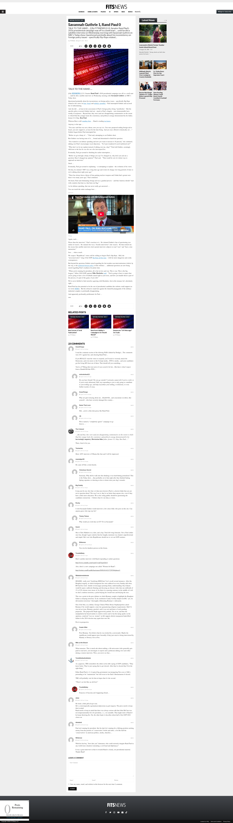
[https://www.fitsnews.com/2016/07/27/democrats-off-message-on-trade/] (123, 321)
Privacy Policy (226, 821)
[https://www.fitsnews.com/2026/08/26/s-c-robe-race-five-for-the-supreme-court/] (160, 64)
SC (110, 12)
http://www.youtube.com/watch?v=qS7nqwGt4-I (92, 562)
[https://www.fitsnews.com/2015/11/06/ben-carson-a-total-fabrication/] (78, 321)
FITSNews (72, 40)
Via (71, 235)
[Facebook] (107, 812)
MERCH (130, 12)
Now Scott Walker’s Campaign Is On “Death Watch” (99, 332)
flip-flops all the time (99, 258)
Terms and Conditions (216, 821)
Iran (85, 103)
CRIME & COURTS (92, 12)
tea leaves (107, 121)
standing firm (86, 121)
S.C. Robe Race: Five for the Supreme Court (158, 73)
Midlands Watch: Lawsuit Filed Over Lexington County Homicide (145, 74)
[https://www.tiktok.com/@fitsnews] (126, 812)
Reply (132, 346)
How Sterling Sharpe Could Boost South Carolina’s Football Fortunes (160, 96)
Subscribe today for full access (14, 815)
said (105, 273)
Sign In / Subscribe (225, 11)
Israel (89, 103)
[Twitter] (111, 812)
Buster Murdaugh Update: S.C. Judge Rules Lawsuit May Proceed (145, 95)
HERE (77, 289)
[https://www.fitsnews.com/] (116, 7)
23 (87, 41)
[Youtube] (119, 812)
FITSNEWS (76, 93)
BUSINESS (81, 12)
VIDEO (123, 12)
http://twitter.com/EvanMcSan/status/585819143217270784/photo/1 (98, 570)
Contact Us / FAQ (204, 821)
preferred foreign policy (86, 265)
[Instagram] (115, 812)
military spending (100, 103)
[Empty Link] (164, 20)
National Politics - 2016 (76, 20)
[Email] (123, 812)
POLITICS (103, 12)
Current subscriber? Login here (15, 817)
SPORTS (116, 12)
